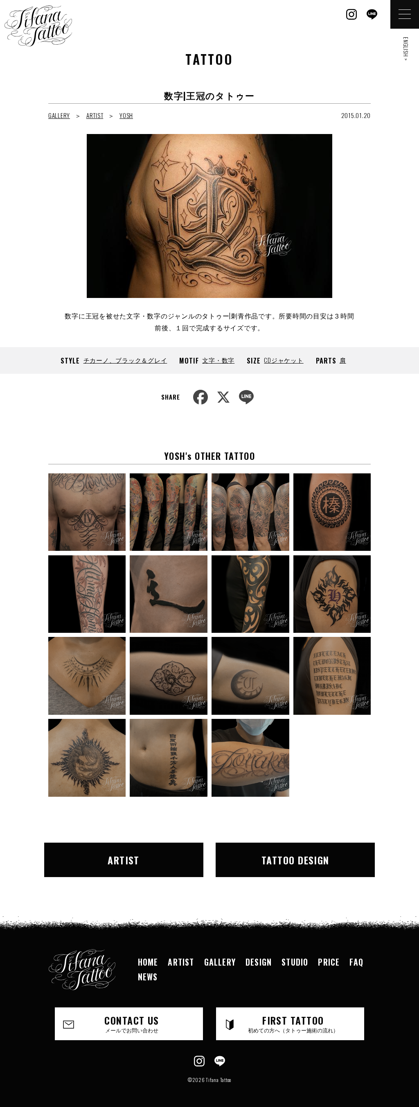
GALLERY (59, 115)
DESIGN (259, 962)
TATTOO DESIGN (295, 859)
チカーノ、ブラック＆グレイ (125, 359)
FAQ (356, 962)
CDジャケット (283, 359)
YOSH (126, 115)
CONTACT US (131, 1023)
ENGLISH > (406, 49)
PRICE (329, 962)
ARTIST (95, 115)
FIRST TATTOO (293, 1023)
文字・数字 (218, 359)
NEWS (148, 977)
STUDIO (295, 962)
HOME (148, 962)
